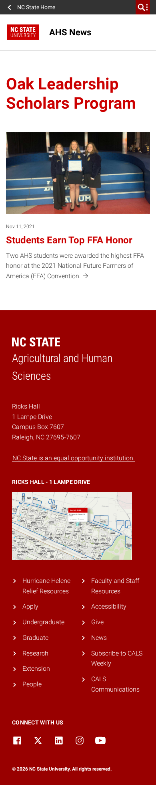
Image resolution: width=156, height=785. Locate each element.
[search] (143, 7)
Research (35, 653)
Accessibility (108, 606)
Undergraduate (43, 622)
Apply (30, 606)
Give (97, 622)
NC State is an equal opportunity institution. (73, 458)
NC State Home (36, 7)
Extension (36, 668)
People (32, 684)
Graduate (35, 637)
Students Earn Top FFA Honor (69, 240)
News (99, 637)
